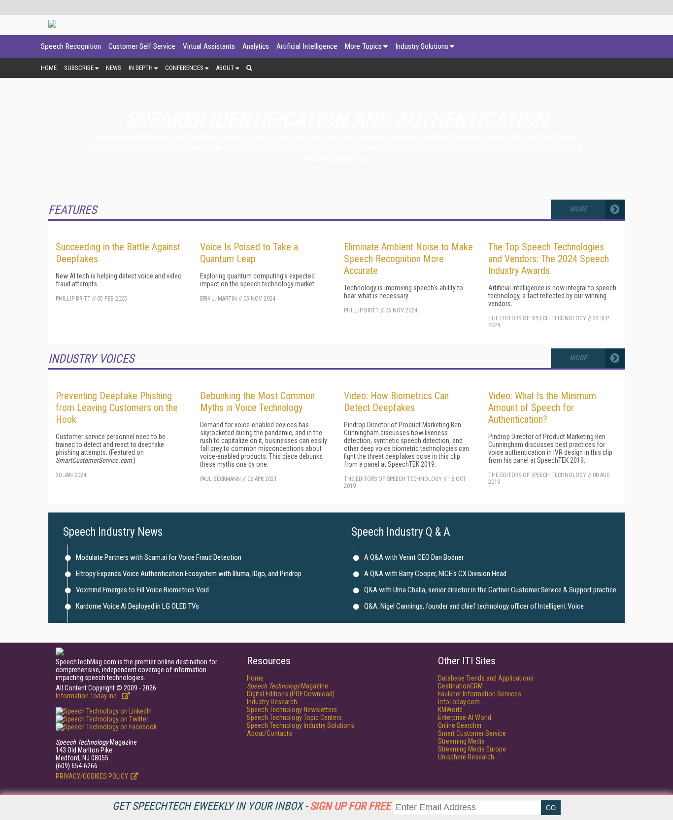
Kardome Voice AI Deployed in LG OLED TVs (137, 606)
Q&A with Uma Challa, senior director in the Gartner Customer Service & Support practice (490, 589)
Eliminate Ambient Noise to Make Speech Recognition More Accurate (408, 258)
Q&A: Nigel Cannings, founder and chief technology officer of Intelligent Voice (474, 606)
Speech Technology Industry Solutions (300, 725)
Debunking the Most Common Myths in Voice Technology (257, 401)
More (578, 209)
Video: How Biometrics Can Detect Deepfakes (396, 401)
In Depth (141, 67)
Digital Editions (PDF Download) (291, 694)
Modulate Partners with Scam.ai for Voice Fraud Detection (158, 557)
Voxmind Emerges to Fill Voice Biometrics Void (142, 589)
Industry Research (272, 702)
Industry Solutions (421, 46)
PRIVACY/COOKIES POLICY (92, 776)
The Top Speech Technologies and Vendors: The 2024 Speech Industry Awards (548, 258)
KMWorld (450, 710)
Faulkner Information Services (479, 694)
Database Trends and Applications (486, 678)
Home (49, 67)
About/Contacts (269, 733)
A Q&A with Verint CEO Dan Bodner (414, 557)
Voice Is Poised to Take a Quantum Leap (249, 253)
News (113, 67)
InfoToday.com (459, 702)
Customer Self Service (141, 46)
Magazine (287, 686)
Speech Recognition (71, 46)
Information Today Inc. (88, 696)
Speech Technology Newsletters (292, 710)
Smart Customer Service (472, 733)
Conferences (184, 67)
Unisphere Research (466, 757)
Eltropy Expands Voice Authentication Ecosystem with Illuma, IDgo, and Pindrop (189, 573)
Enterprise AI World (464, 717)
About (225, 67)
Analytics (255, 46)
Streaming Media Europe (472, 749)
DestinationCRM (460, 686)
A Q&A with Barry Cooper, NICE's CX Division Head (435, 573)
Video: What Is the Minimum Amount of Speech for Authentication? (542, 407)
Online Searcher (460, 725)
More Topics (363, 46)
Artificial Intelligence (306, 46)
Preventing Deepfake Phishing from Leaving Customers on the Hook (117, 407)
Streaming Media (461, 741)
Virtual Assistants (209, 46)
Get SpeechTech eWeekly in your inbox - (251, 806)
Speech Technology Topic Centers (294, 717)
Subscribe (79, 67)
